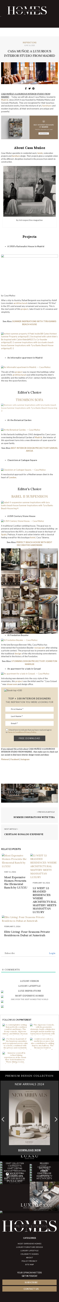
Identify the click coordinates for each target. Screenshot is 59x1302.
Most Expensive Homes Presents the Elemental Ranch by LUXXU (15, 882)
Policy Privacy (29, 1261)
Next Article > (11, 829)
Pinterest (5, 759)
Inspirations (30, 42)
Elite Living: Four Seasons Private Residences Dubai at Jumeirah (27, 933)
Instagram (25, 759)
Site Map (29, 1264)
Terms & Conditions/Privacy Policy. (22, 732)
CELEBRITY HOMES (30, 1254)
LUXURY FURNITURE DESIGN (29, 1247)
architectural (19, 374)
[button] (55, 1119)
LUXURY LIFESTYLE (30, 1251)
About (29, 1257)
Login (51, 953)
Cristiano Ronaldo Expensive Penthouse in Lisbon (23, 836)
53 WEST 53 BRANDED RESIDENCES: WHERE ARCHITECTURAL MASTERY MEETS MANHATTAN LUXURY (44, 900)
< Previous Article (46, 812)
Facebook (15, 759)
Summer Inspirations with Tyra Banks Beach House (34, 818)
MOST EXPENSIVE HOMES (29, 1244)
